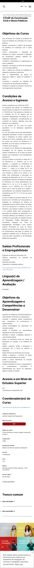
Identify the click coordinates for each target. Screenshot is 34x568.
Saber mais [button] (19, 564)
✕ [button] (32, 552)
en (26, 6)
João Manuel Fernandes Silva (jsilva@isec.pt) (16, 407)
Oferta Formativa (10, 14)
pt (22, 6)
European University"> (25, 540)
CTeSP (9, 16)
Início (4, 14)
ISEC (14, 424)
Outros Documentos (9, 481)
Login (23, 1)
